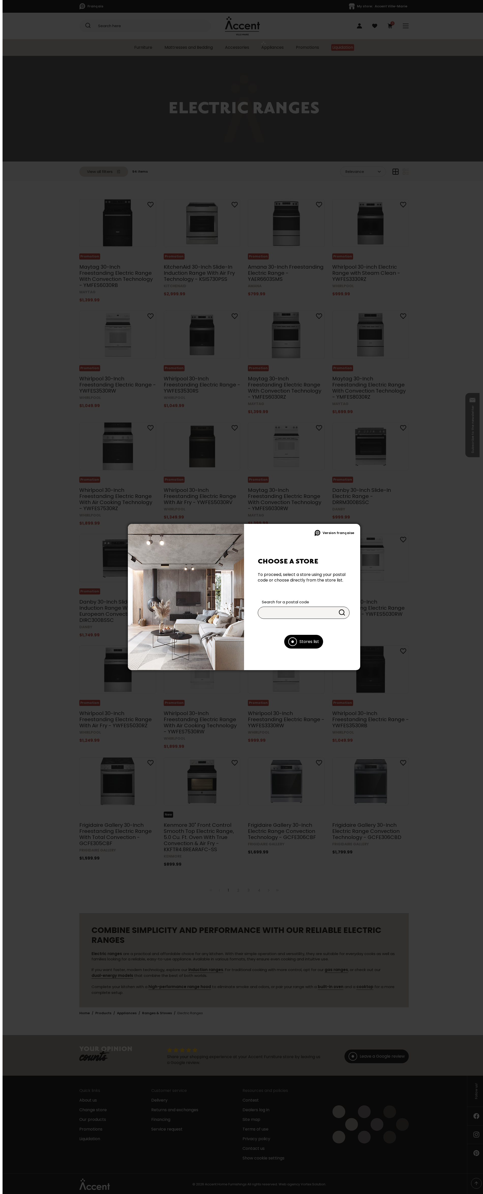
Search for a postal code (285, 602)
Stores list (309, 641)
